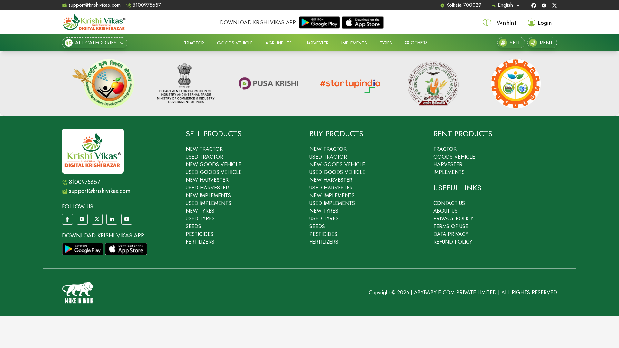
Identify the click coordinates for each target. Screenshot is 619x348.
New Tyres (200, 211)
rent (546, 42)
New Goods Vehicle (213, 164)
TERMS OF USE (450, 226)
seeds (193, 226)
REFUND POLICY (452, 242)
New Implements (208, 195)
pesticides (199, 234)
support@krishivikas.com (94, 5)
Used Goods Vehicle (213, 172)
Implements (449, 172)
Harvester (447, 164)
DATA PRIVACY (450, 234)
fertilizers (200, 242)
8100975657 (147, 5)
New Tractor (204, 149)
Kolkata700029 (463, 5)
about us (445, 211)
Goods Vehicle (454, 156)
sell (515, 42)
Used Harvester (207, 187)
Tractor (445, 149)
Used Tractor (204, 156)
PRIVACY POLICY (453, 218)
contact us (449, 203)
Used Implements (208, 203)
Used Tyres (200, 218)
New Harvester (207, 180)
